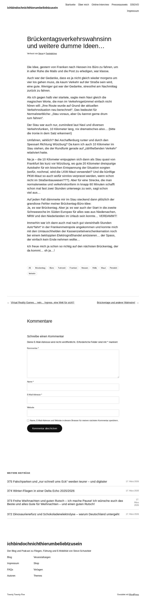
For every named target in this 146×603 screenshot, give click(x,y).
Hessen (84, 268)
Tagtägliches (51, 53)
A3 (30, 268)
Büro (52, 268)
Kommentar (33, 348)
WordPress (134, 594)
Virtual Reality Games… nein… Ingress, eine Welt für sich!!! (42, 302)
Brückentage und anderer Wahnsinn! (116, 302)
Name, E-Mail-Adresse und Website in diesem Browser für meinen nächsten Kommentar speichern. (74, 420)
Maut (103, 268)
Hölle (94, 268)
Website (30, 407)
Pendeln (113, 268)
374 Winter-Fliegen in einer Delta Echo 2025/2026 (41, 490)
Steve (40, 53)
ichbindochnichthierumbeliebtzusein (32, 7)
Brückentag (40, 268)
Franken (73, 268)
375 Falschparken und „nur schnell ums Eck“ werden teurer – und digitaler (57, 481)
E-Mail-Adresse (34, 394)
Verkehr (32, 273)
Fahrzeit (61, 268)
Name (30, 381)
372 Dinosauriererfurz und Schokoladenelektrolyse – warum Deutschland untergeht (63, 514)
